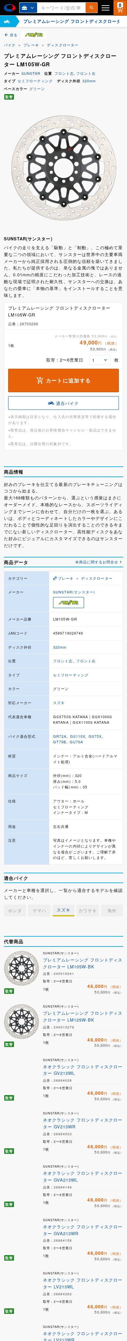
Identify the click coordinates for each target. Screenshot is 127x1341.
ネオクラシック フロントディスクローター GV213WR (82, 1123)
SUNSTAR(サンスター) (74, 591)
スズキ (59, 702)
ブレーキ (31, 44)
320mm (89, 80)
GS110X (77, 736)
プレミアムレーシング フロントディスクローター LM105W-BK (82, 963)
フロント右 (86, 73)
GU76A (76, 741)
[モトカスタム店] (7, 21)
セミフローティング (35, 80)
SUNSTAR (30, 73)
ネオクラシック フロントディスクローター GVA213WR (82, 1229)
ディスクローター (62, 44)
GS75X (95, 736)
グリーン (37, 88)
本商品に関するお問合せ (96, 561)
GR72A (59, 736)
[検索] (91, 8)
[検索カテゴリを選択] (28, 8)
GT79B (59, 741)
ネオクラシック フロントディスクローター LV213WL (82, 1283)
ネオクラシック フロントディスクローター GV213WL (82, 1069)
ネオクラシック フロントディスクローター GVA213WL (82, 1176)
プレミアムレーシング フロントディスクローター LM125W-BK (82, 1016)
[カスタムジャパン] (9, 8)
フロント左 (64, 73)
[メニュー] (105, 7)
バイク (10, 44)
